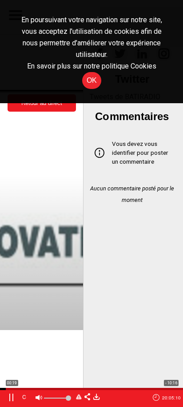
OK (92, 80)
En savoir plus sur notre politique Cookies (91, 66)
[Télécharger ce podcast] (96, 397)
